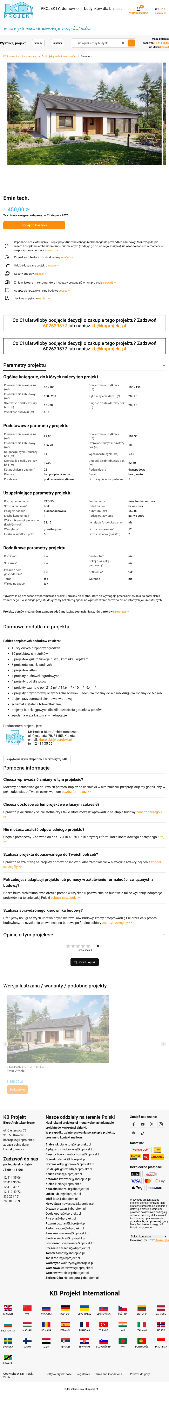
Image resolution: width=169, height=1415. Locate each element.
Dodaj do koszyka (34, 225)
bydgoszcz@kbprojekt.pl (78, 1149)
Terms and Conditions (108, 1374)
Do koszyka (17, 1089)
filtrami (38, 43)
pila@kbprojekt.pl (64, 1218)
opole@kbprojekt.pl (67, 1213)
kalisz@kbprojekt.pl (68, 1174)
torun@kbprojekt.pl (67, 1258)
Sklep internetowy (80, 1389)
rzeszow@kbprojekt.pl (74, 1233)
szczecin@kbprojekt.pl (74, 1248)
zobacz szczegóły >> (66, 898)
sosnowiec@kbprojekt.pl (78, 1243)
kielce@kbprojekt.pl (68, 1184)
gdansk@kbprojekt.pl (71, 1159)
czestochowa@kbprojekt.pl (83, 1154)
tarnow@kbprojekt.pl (70, 1253)
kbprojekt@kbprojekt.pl (55, 740)
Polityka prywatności (59, 1374)
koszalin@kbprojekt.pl (73, 1189)
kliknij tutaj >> (121, 611)
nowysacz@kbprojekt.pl (78, 1204)
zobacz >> (54, 265)
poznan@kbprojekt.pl (71, 1223)
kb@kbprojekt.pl (109, 326)
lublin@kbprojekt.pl (68, 1194)
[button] (60, 9)
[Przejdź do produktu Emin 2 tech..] (58, 1029)
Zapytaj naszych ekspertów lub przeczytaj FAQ (37, 759)
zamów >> (67, 257)
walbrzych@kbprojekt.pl (77, 1263)
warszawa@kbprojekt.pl (77, 1268)
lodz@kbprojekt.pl (65, 1199)
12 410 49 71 (12, 1187)
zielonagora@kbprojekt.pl (81, 1278)
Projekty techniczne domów (60, 56)
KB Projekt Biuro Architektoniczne (21, 56)
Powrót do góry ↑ (141, 1374)
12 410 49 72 (12, 1192)
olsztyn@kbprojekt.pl (71, 1208)
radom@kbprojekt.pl (70, 1228)
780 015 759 (11, 1201)
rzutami (57, 43)
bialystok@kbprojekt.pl (75, 1144)
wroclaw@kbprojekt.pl (73, 1273)
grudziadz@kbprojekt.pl (76, 1169)
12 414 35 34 (12, 1182)
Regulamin (83, 1374)
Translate (162, 1240)
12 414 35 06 (12, 1177)
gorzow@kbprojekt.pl (79, 1164)
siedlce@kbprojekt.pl (70, 1238)
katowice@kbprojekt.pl (75, 1179)
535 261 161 (11, 1196)
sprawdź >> (51, 250)
